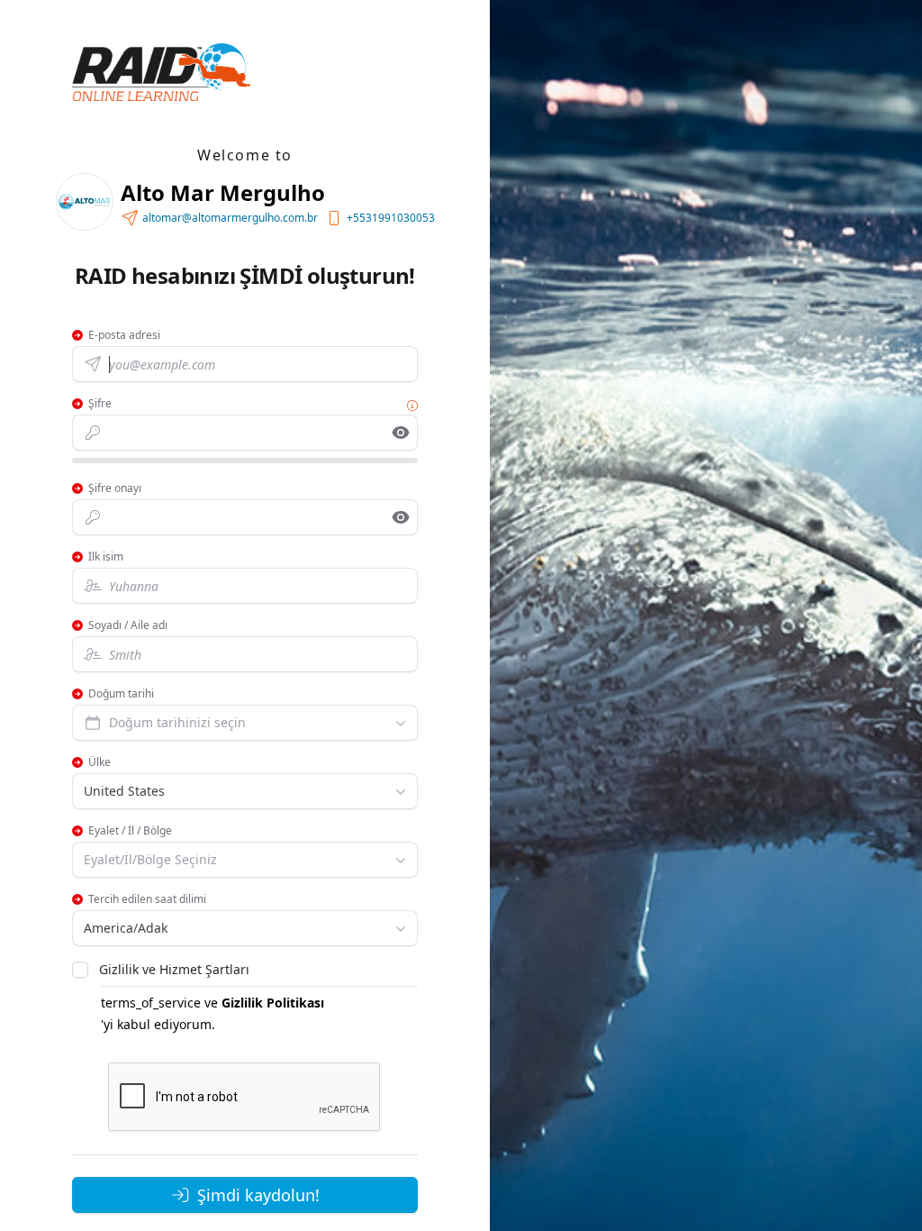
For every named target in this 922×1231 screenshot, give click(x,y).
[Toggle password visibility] (400, 432)
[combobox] (245, 723)
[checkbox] (80, 970)
